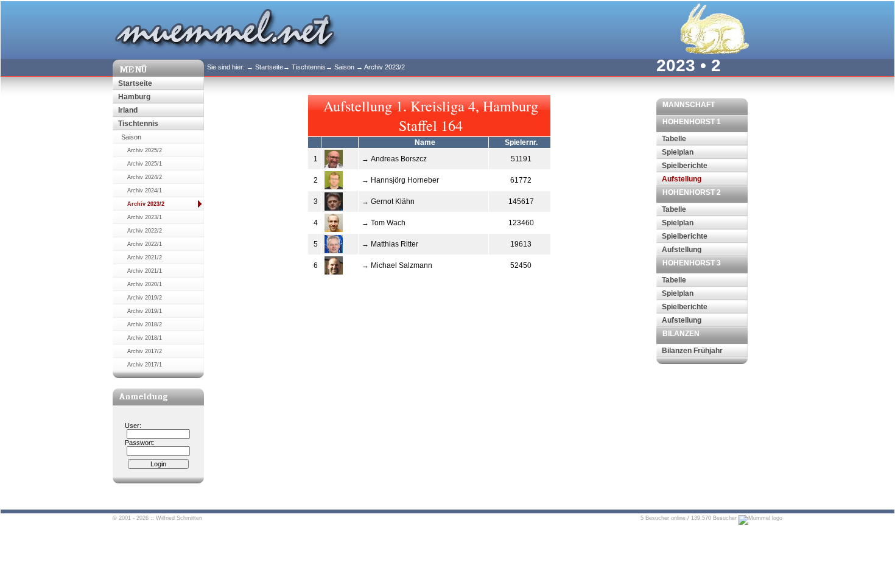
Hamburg (134, 97)
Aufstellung (681, 179)
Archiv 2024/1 (144, 191)
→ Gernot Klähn (388, 201)
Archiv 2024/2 (144, 177)
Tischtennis (138, 123)
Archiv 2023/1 (144, 217)
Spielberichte (684, 165)
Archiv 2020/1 (144, 284)
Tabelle (674, 139)
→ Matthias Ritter (390, 244)
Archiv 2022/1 (144, 244)
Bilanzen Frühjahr (692, 350)
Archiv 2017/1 (144, 365)
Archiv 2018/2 (144, 324)
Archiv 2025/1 (144, 164)
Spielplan (677, 152)
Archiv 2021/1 (144, 271)
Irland (128, 110)
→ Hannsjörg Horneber (400, 180)
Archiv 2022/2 (144, 231)
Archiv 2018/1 (144, 338)
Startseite (135, 83)
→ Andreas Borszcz (394, 159)
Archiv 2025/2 (144, 150)
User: (133, 425)
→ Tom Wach (383, 223)
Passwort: (140, 442)
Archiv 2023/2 (145, 204)
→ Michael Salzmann (397, 265)
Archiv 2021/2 (144, 257)
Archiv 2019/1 (144, 311)
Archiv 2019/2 (144, 298)
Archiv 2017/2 (144, 351)
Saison (131, 137)
